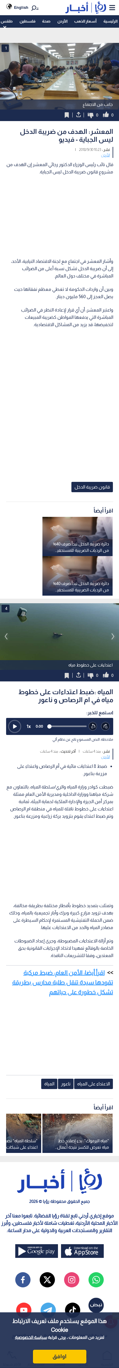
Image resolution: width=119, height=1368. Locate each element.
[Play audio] (14, 726)
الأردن (62, 21)
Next (6, 636)
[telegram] (48, 1310)
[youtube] (23, 1310)
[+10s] (105, 726)
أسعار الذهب (85, 21)
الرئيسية (110, 21)
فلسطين (27, 21)
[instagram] (71, 1279)
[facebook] (23, 1279)
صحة (46, 21)
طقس (7, 21)
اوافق (59, 1356)
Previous (113, 636)
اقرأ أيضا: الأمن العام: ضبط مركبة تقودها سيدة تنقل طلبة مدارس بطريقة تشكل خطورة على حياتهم (62, 982)
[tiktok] (72, 1310)
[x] (47, 1279)
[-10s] (93, 726)
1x (29, 726)
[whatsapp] (96, 1279)
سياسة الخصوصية (31, 1337)
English (21, 7)
